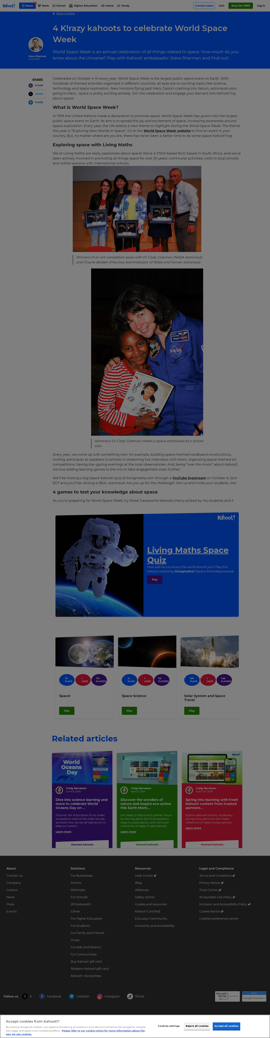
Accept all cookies (226, 1025)
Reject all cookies (197, 1025)
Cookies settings (169, 1025)
